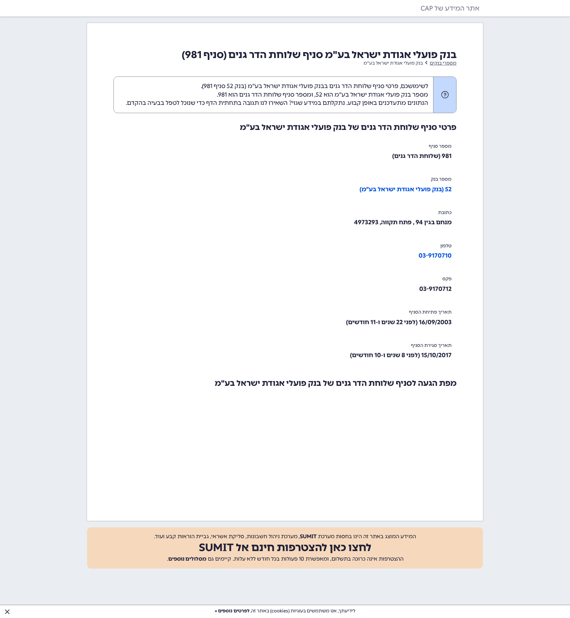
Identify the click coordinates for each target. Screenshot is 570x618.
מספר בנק (441, 179)
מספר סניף (440, 146)
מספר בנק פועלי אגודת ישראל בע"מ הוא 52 (372, 94)
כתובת (445, 212)
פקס (447, 279)
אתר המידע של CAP (450, 8)
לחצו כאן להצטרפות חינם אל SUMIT (285, 547)
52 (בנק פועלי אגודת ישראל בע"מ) (406, 189)
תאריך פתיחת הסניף (430, 312)
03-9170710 (435, 255)
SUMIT (308, 536)
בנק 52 (235, 86)
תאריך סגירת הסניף (431, 345)
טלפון (446, 246)
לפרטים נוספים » (232, 611)
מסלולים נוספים (187, 559)
